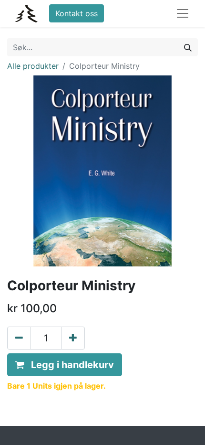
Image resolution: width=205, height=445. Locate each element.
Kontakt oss (76, 13)
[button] (64, 364)
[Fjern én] (19, 338)
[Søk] (188, 47)
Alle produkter (33, 66)
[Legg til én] (73, 338)
